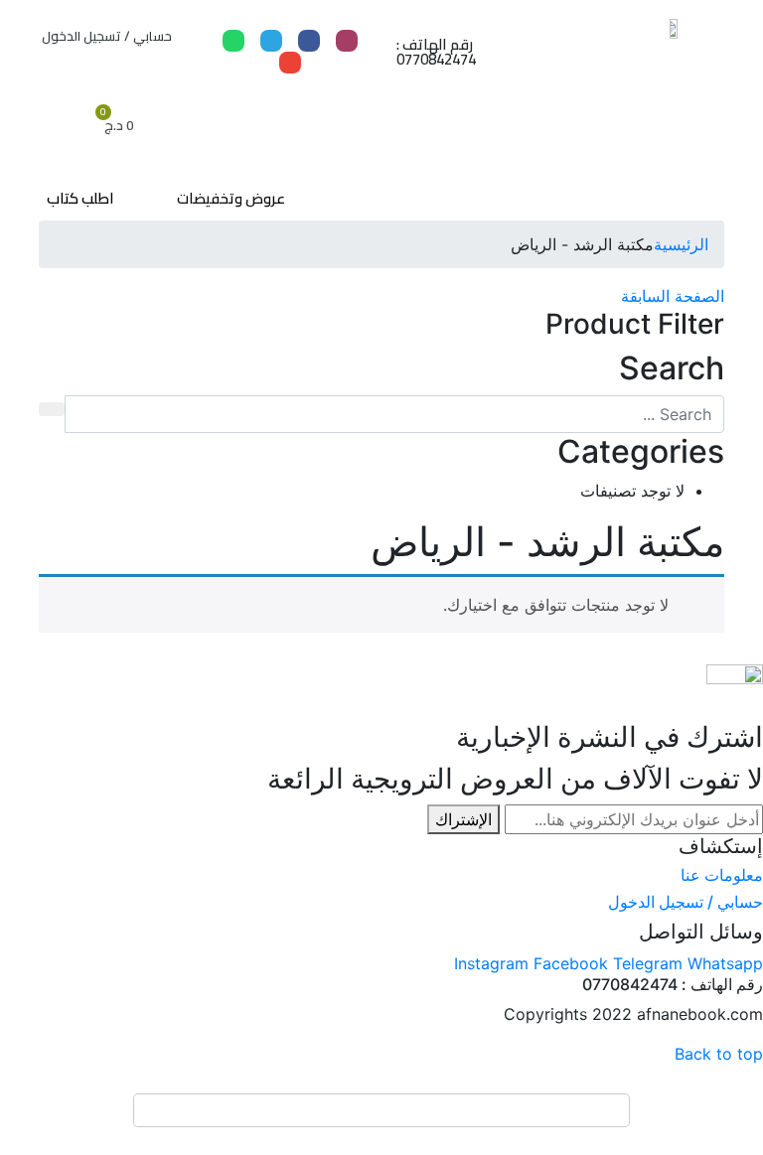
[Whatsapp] (233, 41)
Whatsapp (725, 963)
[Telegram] (271, 41)
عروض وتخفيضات (231, 198)
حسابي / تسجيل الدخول (107, 36)
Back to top (719, 1054)
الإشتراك (463, 819)
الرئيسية (681, 244)
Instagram (494, 963)
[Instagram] (347, 41)
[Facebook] (309, 41)
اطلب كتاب (80, 198)
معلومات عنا (722, 875)
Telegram (650, 963)
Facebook (573, 963)
